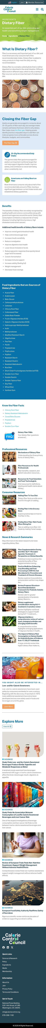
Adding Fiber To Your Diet (28, 495)
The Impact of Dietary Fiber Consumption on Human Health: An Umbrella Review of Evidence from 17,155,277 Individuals (30, 637)
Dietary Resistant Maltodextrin (16, 413)
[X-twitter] (12, 947)
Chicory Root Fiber (12, 410)
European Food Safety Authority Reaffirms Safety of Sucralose (22, 911)
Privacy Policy (7, 989)
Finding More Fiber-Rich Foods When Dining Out (30, 523)
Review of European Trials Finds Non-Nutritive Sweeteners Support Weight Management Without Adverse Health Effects (21, 865)
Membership (7, 971)
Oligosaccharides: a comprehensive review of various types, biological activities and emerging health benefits (31, 620)
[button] (37, 9)
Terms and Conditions (10, 992)
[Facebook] (3, 947)
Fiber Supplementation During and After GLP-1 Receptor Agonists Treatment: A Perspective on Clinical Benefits (30, 552)
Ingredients (13, 36)
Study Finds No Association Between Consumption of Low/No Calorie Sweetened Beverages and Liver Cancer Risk (20, 814)
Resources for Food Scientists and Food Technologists (29, 480)
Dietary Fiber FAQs (25, 432)
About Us (5, 982)
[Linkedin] (8, 947)
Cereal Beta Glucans (12, 417)
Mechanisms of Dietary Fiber (29, 452)
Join (4, 985)
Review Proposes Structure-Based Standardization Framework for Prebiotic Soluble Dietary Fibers (30, 588)
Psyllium (8, 423)
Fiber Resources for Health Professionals (28, 467)
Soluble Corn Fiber (12, 426)
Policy (4, 962)
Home (4, 36)
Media (4, 968)
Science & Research (9, 958)
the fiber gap (20, 130)
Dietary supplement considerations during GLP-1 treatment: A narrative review (29, 604)
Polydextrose (10, 420)
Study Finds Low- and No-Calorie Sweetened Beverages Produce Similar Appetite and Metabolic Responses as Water (20, 764)
